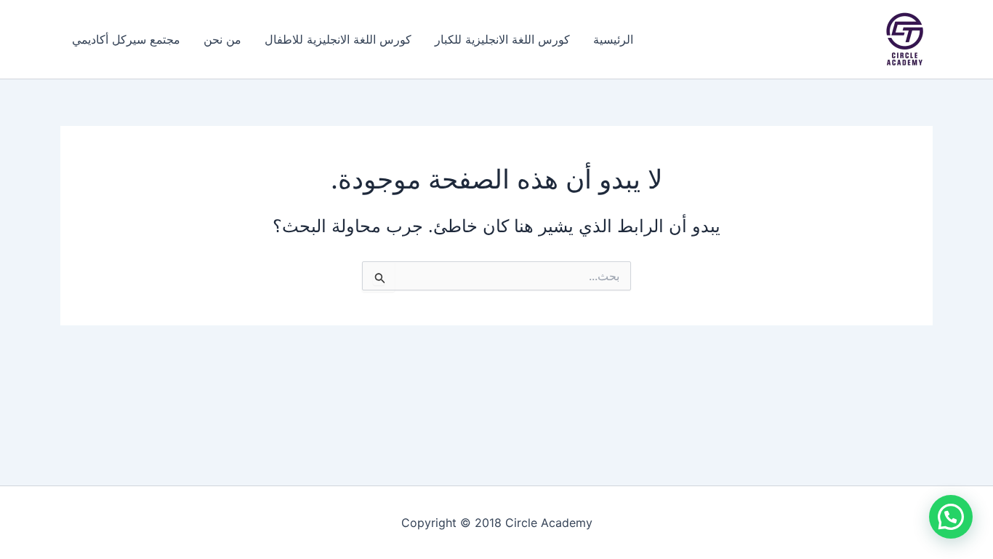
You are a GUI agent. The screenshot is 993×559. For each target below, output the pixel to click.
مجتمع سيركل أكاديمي (126, 39)
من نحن (222, 39)
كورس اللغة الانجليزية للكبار (502, 39)
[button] (951, 517)
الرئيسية (613, 39)
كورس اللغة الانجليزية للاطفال (338, 39)
